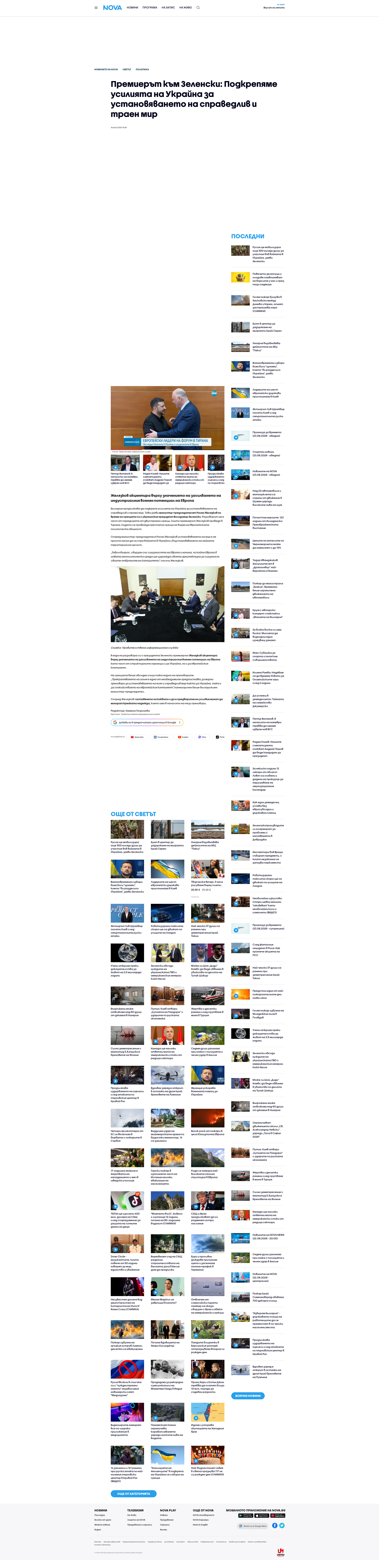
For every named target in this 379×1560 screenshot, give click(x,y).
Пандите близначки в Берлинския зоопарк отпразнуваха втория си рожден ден (207, 1347)
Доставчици (169, 1542)
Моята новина (102, 1524)
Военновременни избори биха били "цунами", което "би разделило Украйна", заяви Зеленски (127, 886)
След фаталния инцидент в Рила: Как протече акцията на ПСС (266, 949)
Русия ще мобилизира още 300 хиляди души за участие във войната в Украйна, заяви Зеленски (127, 847)
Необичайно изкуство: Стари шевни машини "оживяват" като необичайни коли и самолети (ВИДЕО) (267, 905)
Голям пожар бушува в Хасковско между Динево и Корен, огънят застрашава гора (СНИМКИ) (268, 303)
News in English (200, 1524)
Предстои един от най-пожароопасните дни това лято (268, 994)
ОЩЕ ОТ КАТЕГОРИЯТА (133, 1493)
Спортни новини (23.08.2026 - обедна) (266, 453)
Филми (163, 1529)
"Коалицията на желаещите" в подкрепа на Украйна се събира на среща (167, 1472)
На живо (185, 7)
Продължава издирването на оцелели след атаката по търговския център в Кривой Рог (127, 1094)
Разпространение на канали (134, 1542)
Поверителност (207, 1542)
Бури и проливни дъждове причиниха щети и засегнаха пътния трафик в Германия (204, 1263)
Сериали (165, 1524)
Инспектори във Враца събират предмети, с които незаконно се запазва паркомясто (268, 857)
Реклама (97, 1542)
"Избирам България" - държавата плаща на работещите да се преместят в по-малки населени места (268, 1320)
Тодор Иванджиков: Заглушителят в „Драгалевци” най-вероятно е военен (265, 565)
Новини (132, 7)
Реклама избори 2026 (112, 1542)
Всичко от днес (102, 1520)
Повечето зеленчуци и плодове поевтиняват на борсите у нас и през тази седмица (268, 279)
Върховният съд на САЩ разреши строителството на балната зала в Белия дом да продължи (166, 1263)
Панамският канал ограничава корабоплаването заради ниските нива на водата (167, 1431)
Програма (150, 7)
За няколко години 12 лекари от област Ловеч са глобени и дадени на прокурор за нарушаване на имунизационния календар (268, 779)
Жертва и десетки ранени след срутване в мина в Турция (207, 1012)
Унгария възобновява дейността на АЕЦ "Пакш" (205, 845)
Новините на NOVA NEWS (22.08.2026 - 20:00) (268, 1236)
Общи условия (192, 1542)
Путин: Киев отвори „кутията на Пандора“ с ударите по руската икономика (167, 1013)
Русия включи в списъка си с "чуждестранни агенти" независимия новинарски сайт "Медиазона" (126, 1389)
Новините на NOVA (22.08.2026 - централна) (265, 1277)
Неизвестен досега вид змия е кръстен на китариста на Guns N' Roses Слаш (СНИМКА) (126, 1304)
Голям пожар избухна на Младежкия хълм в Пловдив (268, 1014)
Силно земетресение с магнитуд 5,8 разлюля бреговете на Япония (126, 1051)
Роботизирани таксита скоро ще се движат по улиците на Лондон (167, 929)
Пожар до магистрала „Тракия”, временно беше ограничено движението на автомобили (268, 590)
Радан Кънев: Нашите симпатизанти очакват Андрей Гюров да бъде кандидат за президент (268, 748)
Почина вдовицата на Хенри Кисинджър (165, 1344)
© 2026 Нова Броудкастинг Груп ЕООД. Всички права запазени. (118, 1552)
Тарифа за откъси (155, 1542)
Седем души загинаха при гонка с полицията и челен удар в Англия (207, 1051)
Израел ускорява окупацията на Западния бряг (207, 1428)
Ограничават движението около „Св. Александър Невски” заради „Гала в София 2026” (268, 1129)
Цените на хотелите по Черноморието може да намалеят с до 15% (268, 544)
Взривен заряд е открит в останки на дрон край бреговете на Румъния (167, 1091)
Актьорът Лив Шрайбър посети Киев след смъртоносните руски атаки (127, 931)
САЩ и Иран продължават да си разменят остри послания (204, 1218)
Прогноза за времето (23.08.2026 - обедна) (267, 434)
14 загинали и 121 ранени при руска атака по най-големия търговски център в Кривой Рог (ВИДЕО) (127, 1474)
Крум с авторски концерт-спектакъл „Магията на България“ (268, 614)
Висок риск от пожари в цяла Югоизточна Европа (207, 1133)
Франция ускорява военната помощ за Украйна (204, 1091)
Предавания (166, 1520)
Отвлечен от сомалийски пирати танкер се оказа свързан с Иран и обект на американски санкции (207, 1306)
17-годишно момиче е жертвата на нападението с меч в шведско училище (124, 1175)
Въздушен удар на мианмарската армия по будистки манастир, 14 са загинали (167, 1136)
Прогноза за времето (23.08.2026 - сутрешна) (268, 927)
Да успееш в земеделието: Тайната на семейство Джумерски (268, 700)
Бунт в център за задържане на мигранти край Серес (167, 845)
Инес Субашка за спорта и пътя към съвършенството (265, 656)
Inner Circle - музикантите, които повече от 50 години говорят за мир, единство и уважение (125, 1263)
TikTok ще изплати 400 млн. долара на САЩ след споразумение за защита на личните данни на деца (125, 1220)
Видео (97, 1529)
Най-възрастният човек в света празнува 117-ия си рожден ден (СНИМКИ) (207, 1471)
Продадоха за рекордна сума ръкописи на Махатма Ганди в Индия (167, 1385)
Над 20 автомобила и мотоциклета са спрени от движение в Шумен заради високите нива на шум (267, 497)
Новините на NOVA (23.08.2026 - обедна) (266, 473)
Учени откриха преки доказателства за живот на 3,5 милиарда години (126, 970)
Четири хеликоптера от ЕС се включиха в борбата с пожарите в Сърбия (127, 1136)
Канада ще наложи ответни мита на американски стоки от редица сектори (166, 1053)
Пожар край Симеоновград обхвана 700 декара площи (268, 1297)
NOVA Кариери (201, 1520)
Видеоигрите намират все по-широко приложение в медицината (126, 1430)
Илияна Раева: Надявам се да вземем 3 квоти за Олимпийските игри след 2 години (268, 677)
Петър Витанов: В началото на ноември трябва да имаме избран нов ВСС (267, 724)
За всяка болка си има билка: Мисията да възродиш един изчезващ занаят (267, 635)
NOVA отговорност (203, 1515)
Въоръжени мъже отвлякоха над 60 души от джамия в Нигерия (126, 1012)
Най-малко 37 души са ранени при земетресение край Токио (205, 931)
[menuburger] (96, 7)
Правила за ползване (237, 1542)
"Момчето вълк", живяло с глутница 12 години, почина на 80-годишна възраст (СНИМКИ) (166, 1218)
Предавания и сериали (139, 1524)
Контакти (180, 1542)
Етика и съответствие (257, 1542)
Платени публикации (102, 1545)
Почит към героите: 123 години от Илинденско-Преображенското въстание (268, 522)
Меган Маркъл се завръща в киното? (164, 1301)
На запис (168, 7)
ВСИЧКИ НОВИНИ (248, 1395)
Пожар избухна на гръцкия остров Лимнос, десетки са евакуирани (127, 1345)
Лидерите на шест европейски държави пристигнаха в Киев (165, 885)
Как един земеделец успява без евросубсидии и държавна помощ (266, 807)
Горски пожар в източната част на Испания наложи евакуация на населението (164, 1177)
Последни (99, 1515)
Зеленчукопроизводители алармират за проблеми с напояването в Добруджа (268, 832)
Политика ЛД (221, 1542)
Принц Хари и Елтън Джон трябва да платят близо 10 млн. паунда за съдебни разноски (207, 1387)
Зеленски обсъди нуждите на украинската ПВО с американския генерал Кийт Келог (166, 972)
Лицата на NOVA (136, 1520)
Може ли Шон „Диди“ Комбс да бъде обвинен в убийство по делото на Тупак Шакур (207, 970)
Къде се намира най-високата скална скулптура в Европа (204, 1174)
